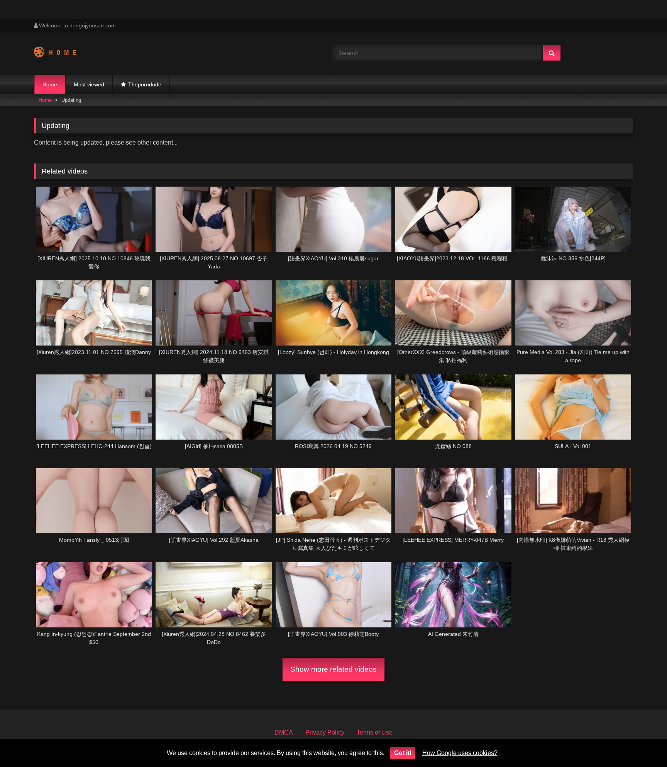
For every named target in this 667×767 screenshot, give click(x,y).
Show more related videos (333, 669)
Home (49, 84)
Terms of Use (375, 732)
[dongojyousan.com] (62, 53)
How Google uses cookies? (460, 753)
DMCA (283, 732)
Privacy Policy (324, 732)
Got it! (402, 753)
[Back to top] (643, 744)
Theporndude (144, 84)
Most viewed (89, 84)
